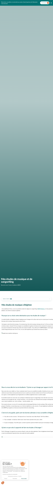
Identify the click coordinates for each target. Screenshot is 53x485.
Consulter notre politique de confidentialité (10, 474)
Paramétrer (15, 478)
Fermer (5, 478)
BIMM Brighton (41, 309)
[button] (2, 482)
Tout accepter (24, 478)
